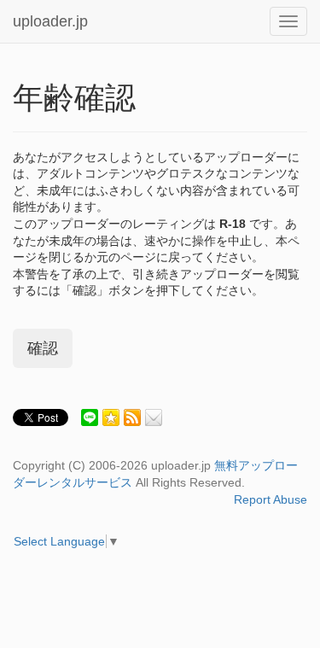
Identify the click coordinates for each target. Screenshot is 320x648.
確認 (42, 348)
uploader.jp (50, 21)
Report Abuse (270, 499)
